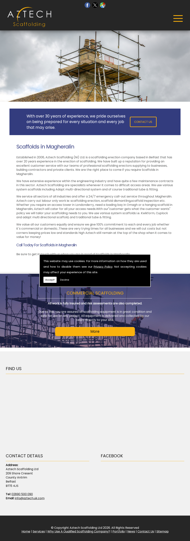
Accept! (50, 280)
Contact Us (143, 122)
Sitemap (162, 531)
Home (26, 531)
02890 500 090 (22, 494)
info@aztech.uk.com (30, 498)
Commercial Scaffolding (95, 293)
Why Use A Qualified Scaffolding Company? (78, 531)
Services (39, 531)
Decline (64, 280)
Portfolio (118, 531)
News (131, 531)
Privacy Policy (103, 267)
